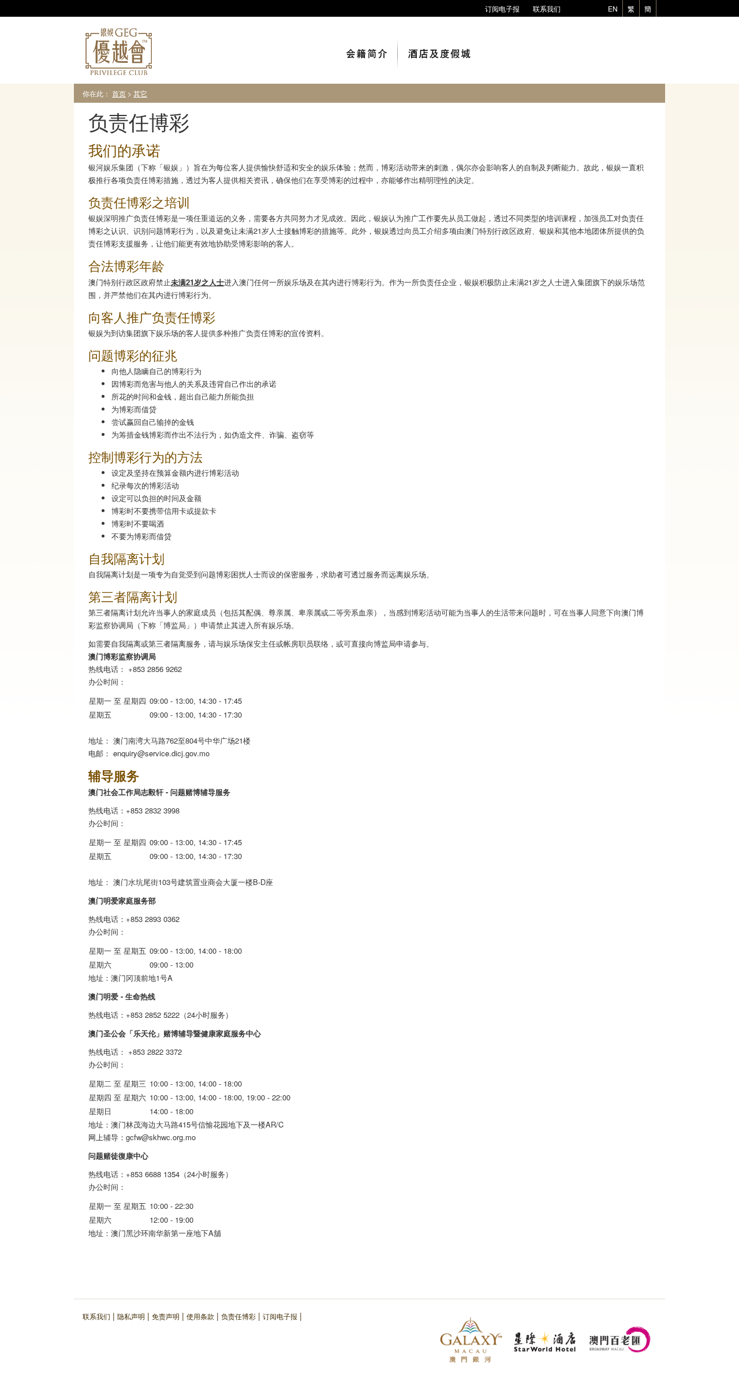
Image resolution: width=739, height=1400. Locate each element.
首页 (119, 93)
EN (613, 8)
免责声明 (166, 1316)
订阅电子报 (502, 8)
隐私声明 (131, 1316)
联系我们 (547, 8)
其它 (140, 93)
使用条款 (200, 1316)
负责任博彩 (238, 1316)
